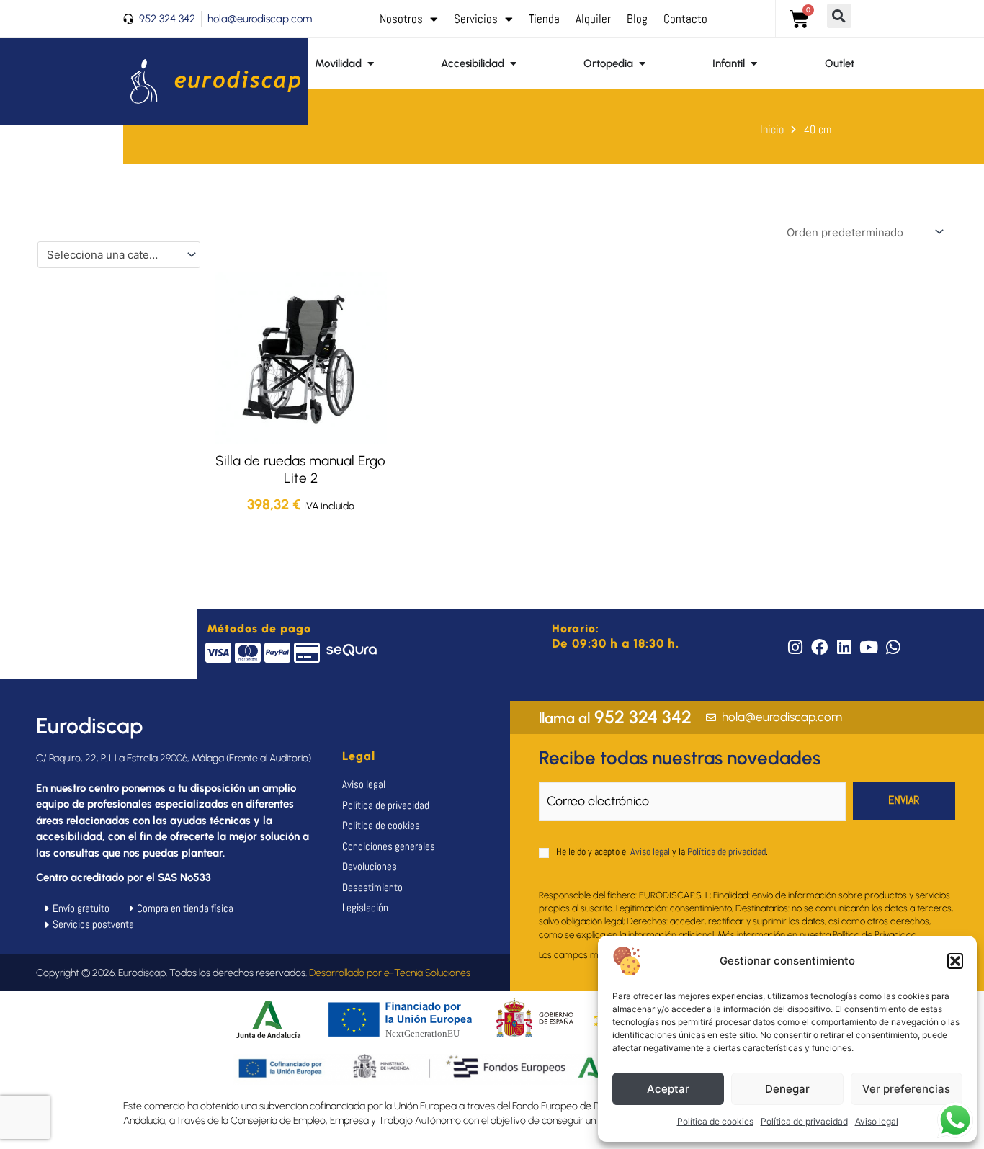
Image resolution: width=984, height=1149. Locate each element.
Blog (637, 19)
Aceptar (668, 1089)
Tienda (544, 19)
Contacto (685, 19)
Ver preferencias (906, 1089)
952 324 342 (615, 717)
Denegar (787, 1089)
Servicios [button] (476, 19)
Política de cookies (715, 1121)
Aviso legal (876, 1121)
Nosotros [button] (401, 19)
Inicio (772, 129)
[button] (955, 961)
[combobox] (118, 254)
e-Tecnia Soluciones (427, 973)
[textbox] (112, 255)
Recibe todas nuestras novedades (679, 757)
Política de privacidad (804, 1121)
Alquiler (593, 19)
